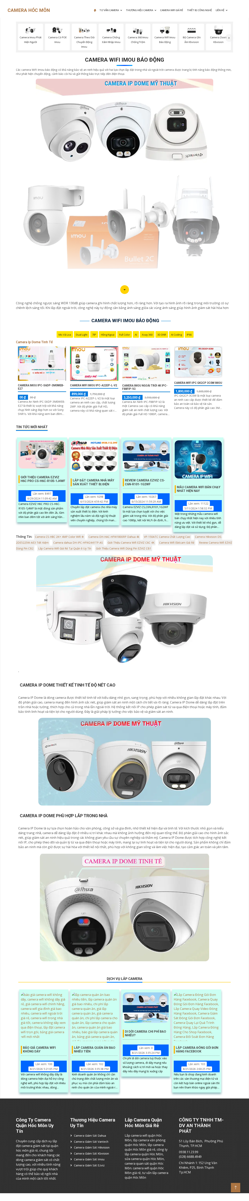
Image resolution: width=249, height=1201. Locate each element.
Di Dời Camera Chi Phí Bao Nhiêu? (145, 1033)
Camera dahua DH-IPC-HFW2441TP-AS (78, 542)
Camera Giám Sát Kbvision (91, 1153)
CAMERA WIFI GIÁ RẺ (171, 10)
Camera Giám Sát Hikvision (92, 1147)
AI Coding (176, 334)
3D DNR (161, 334)
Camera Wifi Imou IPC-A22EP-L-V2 (93, 385)
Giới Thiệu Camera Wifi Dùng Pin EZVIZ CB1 (123, 548)
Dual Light (81, 334)
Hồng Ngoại (107, 334)
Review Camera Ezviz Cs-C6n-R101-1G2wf (145, 482)
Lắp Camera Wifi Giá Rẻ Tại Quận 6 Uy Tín (64, 548)
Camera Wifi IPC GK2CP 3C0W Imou (198, 382)
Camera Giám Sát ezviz (89, 1165)
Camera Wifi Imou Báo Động (124, 60)
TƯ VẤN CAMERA (109, 10)
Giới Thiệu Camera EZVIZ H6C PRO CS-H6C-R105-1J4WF (43, 479)
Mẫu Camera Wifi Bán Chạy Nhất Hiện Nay (198, 489)
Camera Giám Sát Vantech (91, 1141)
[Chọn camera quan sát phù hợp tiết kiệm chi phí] (229, 38)
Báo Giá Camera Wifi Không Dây (39, 1049)
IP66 (189, 334)
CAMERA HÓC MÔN (29, 10)
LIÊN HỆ (220, 10)
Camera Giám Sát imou (89, 1159)
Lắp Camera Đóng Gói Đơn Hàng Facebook (197, 1049)
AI (136, 334)
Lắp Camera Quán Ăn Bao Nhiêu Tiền (94, 1049)
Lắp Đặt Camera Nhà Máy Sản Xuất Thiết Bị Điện (93, 482)
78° (94, 334)
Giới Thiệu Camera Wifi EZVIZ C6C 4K (131, 542)
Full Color (124, 334)
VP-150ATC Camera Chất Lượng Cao (167, 537)
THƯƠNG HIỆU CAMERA (139, 10)
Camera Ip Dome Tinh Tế (34, 342)
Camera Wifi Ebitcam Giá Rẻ (176, 542)
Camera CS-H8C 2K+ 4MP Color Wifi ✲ (59, 537)
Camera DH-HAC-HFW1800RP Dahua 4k (114, 537)
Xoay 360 (147, 334)
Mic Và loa (65, 334)
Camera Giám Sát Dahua (90, 1135)
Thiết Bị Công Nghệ (199, 10)
